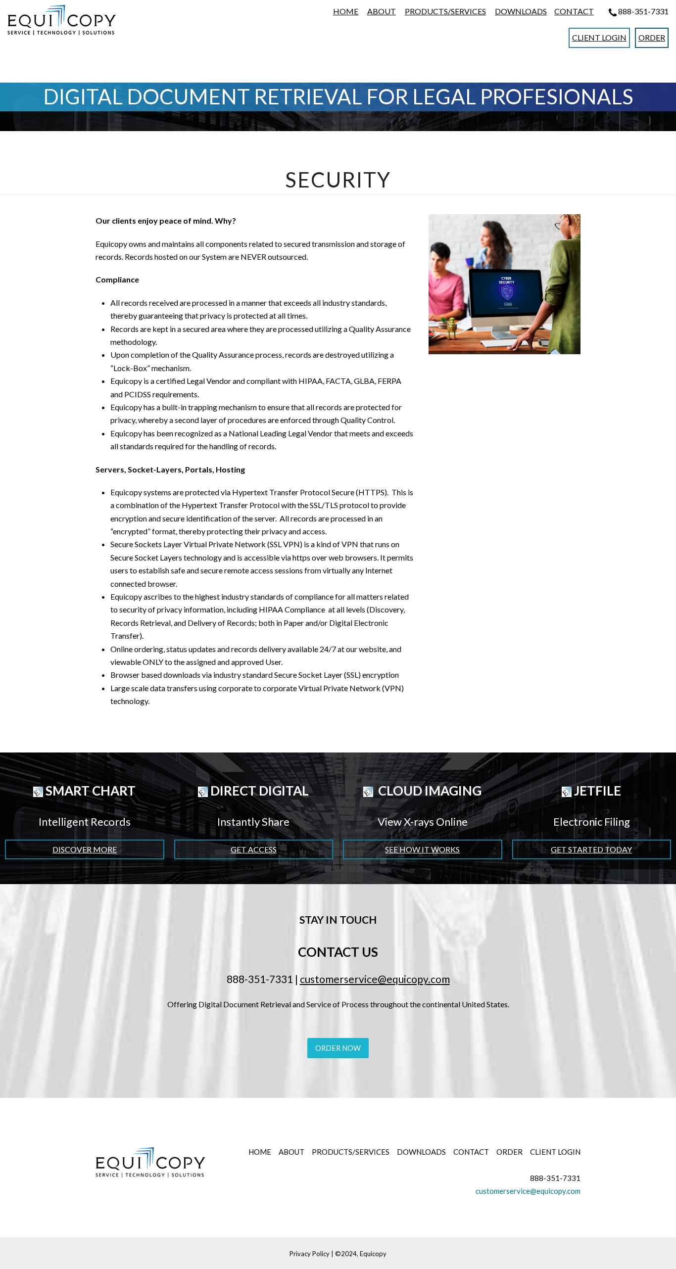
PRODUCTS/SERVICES (445, 11)
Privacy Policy (310, 1254)
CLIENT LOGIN (599, 37)
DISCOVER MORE (84, 849)
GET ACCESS (254, 849)
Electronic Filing (591, 821)
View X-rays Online (423, 821)
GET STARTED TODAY (591, 849)
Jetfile (596, 791)
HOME (345, 11)
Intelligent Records (85, 821)
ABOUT (381, 11)
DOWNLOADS (521, 11)
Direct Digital (258, 791)
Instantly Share (253, 821)
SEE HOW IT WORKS (422, 849)
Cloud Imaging (429, 791)
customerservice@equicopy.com (375, 979)
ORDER (651, 37)
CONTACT (574, 11)
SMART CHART (89, 791)
